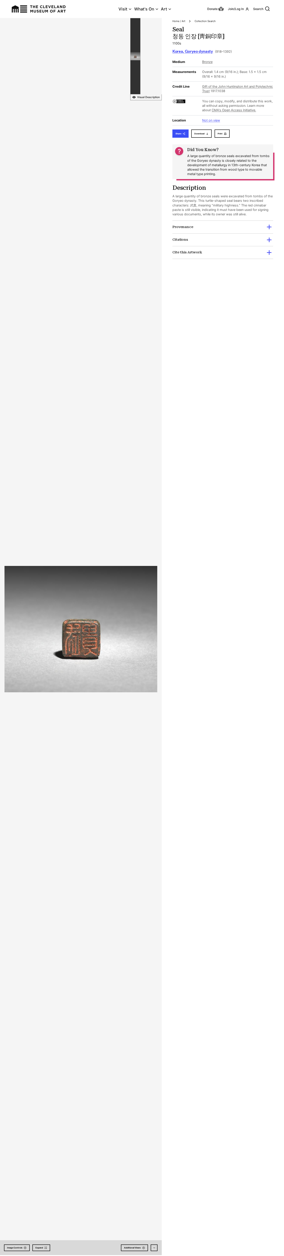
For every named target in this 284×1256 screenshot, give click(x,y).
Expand (39, 1247)
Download (199, 133)
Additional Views (132, 1247)
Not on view (211, 120)
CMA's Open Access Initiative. (234, 110)
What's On (144, 8)
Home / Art (178, 21)
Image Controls (14, 1247)
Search (258, 9)
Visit (122, 8)
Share (178, 133)
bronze (207, 62)
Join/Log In (236, 9)
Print (220, 133)
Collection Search (205, 21)
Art (164, 8)
